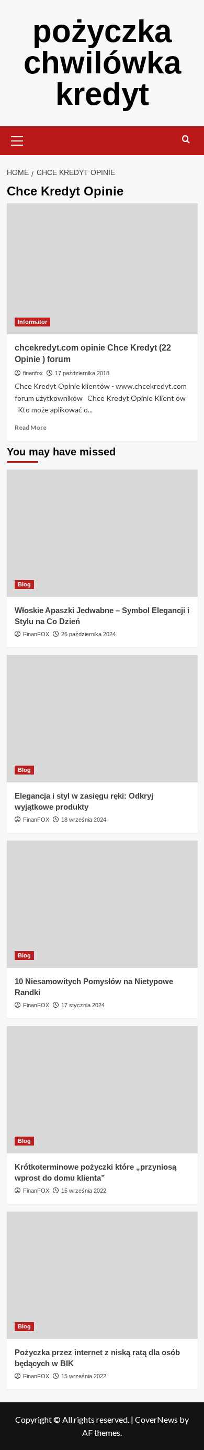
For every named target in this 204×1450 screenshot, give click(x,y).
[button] (17, 139)
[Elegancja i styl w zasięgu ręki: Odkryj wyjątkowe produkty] (102, 718)
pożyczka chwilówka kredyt (102, 63)
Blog (24, 584)
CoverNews (156, 1419)
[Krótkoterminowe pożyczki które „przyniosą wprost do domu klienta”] (102, 1089)
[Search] (185, 139)
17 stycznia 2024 (83, 1005)
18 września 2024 (83, 819)
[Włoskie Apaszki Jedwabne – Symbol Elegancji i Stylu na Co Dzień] (102, 533)
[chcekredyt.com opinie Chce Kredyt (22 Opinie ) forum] (102, 268)
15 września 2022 (83, 1190)
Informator (32, 322)
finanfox (33, 373)
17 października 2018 (82, 373)
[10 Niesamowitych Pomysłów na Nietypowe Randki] (102, 904)
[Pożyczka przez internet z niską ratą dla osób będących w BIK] (102, 1275)
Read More (31, 427)
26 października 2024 (88, 634)
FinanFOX (36, 634)
